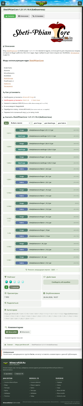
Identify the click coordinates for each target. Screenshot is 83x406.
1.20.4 (27, 319)
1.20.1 (16, 319)
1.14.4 (6, 316)
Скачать (11, 16)
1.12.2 (61, 314)
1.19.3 (75, 316)
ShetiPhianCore (12, 51)
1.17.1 (44, 316)
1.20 (11, 319)
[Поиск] (80, 3)
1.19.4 (6, 319)
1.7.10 (26, 314)
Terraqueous (75, 53)
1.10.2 (41, 314)
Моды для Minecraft (11, 314)
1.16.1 (17, 316)
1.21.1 (32, 319)
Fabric (22, 169)
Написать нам (61, 396)
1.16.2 (23, 316)
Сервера (59, 382)
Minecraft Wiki (61, 390)
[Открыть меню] (3, 3)
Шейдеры (7, 393)
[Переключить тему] (8, 3)
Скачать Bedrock (35, 382)
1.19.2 (70, 316)
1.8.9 (35, 314)
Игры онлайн (61, 393)
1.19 (59, 316)
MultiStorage (8, 78)
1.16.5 (39, 316)
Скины (59, 385)
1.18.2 (55, 316)
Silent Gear (36, 100)
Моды (6, 385)
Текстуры (7, 388)
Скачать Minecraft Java (11, 382)
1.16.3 (28, 316)
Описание (24, 16)
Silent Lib (26, 100)
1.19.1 (64, 316)
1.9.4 (31, 314)
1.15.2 (12, 316)
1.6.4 (21, 314)
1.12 (50, 314)
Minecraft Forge (28, 97)
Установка (39, 16)
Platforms (7, 84)
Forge (22, 130)
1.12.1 (56, 314)
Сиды (58, 388)
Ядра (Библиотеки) (70, 314)
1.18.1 (49, 316)
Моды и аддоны (35, 385)
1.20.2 (21, 319)
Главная (10, 345)
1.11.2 (46, 314)
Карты (6, 390)
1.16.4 (33, 316)
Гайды (32, 396)
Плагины (7, 396)
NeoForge (21, 136)
